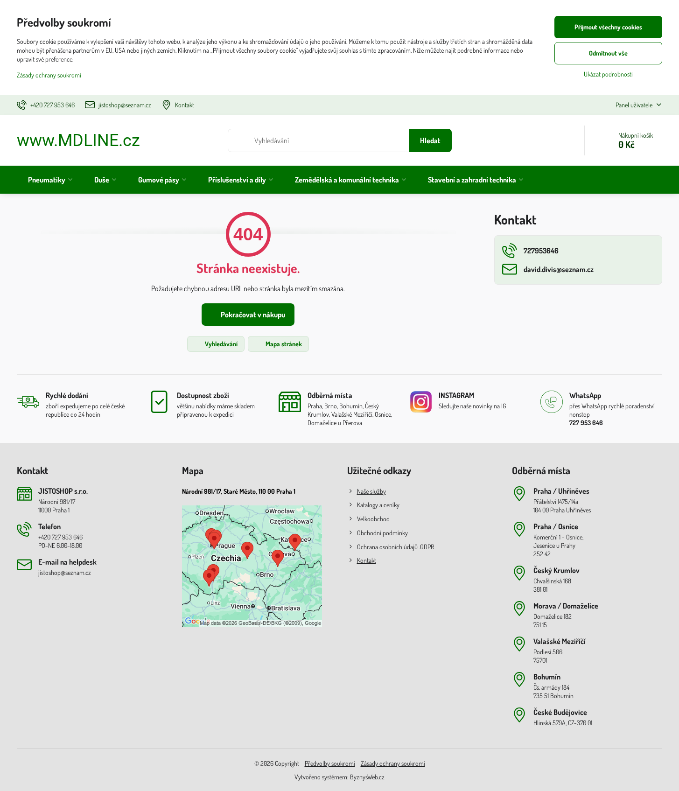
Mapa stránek (283, 344)
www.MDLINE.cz (78, 140)
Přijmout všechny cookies (608, 27)
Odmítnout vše (608, 53)
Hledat (430, 140)
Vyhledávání (220, 344)
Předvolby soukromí (330, 763)
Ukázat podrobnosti (608, 74)
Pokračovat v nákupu (252, 314)
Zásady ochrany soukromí (393, 763)
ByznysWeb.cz (367, 777)
